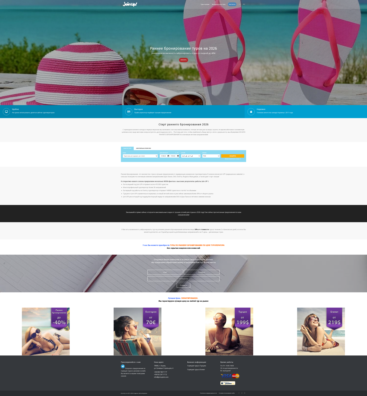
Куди (124, 153)
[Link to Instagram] (241, 393)
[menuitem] (205, 4)
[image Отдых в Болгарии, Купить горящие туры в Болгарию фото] (138, 331)
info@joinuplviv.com (161, 377)
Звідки (204, 153)
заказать (184, 60)
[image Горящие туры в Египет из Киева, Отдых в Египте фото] (321, 331)
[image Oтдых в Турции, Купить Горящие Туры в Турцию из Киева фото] (229, 331)
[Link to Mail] (244, 393)
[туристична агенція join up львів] (130, 4)
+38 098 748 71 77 (160, 372)
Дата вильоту (169, 153)
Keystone (144, 393)
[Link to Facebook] (238, 393)
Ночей (183, 153)
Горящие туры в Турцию (196, 366)
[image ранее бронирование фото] (46, 331)
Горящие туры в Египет (196, 369)
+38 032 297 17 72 (160, 374)
